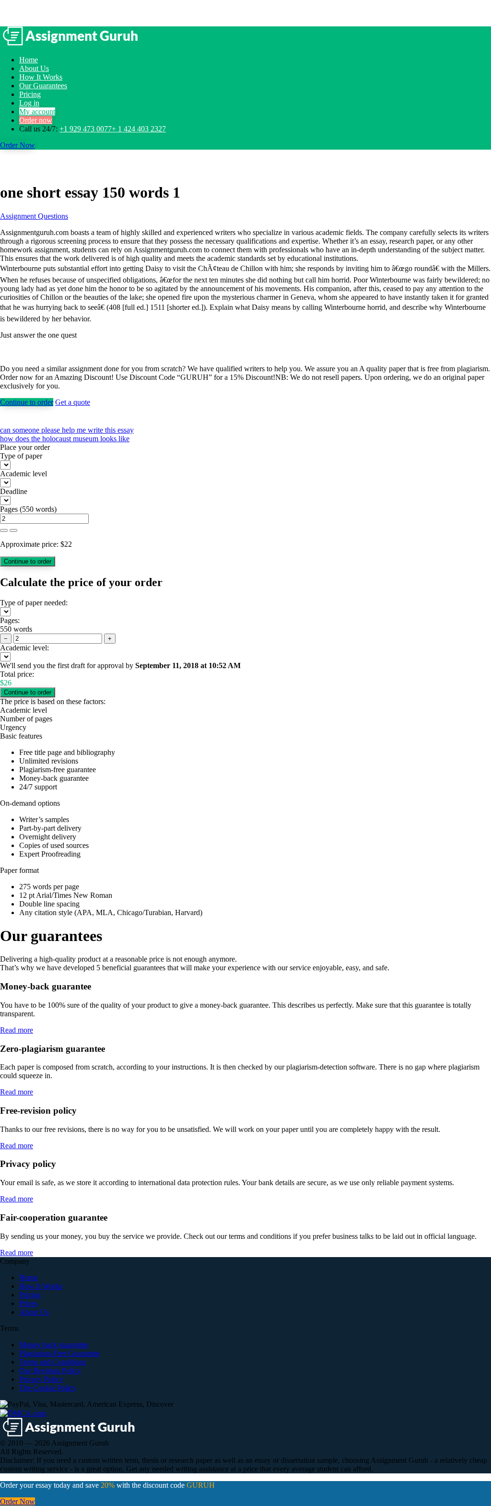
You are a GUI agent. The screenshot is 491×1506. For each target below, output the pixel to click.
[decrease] (13, 530)
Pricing (30, 94)
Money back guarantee (53, 1345)
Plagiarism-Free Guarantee (59, 1353)
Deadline (13, 491)
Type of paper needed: (34, 603)
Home (28, 60)
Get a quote (72, 402)
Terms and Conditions (52, 1362)
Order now (35, 120)
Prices (28, 1303)
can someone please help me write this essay (67, 430)
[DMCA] (23, 1413)
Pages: (10, 620)
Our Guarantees (43, 86)
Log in (29, 103)
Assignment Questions (34, 216)
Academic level (23, 474)
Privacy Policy (41, 1379)
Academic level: (24, 648)
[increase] (4, 530)
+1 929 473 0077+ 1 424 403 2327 (112, 129)
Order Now (17, 145)
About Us (34, 68)
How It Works (40, 77)
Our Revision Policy (50, 1370)
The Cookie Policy (47, 1388)
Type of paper (21, 456)
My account (37, 111)
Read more (16, 1030)
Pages (9, 509)
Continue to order (26, 402)
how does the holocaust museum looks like (64, 439)
